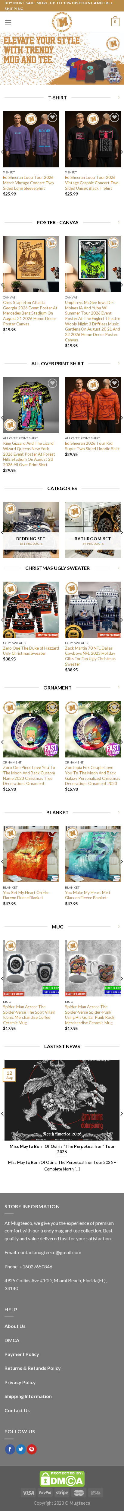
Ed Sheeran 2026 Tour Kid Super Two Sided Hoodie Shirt (92, 446)
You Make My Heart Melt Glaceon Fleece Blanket (87, 895)
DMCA (12, 1340)
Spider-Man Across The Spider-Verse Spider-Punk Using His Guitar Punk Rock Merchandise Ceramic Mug (89, 1014)
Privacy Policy (20, 1382)
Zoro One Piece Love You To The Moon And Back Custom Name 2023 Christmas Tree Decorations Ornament (29, 775)
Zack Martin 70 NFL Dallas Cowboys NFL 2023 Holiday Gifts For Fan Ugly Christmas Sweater (90, 656)
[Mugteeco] (62, 22)
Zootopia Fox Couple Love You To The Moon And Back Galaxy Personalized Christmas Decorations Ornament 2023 (92, 775)
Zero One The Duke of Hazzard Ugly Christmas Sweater (31, 651)
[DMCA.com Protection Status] (62, 1478)
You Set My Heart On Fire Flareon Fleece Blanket (26, 895)
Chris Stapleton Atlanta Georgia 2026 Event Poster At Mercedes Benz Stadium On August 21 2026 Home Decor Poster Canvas (30, 313)
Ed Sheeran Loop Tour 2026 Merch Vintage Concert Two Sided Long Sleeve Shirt (28, 182)
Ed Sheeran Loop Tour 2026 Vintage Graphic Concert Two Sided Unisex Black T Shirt (92, 182)
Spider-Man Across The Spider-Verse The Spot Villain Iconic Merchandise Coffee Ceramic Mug (29, 1014)
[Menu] (8, 22)
